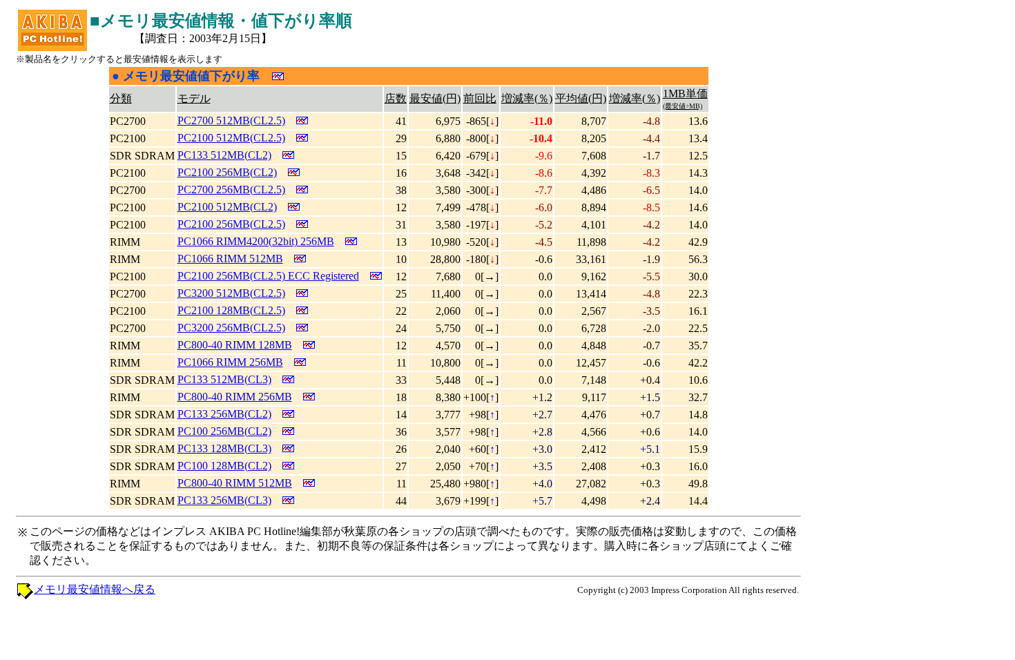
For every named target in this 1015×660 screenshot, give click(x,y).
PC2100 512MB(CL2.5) (231, 138)
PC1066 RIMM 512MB (230, 258)
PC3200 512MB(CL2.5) (231, 293)
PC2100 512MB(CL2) (227, 207)
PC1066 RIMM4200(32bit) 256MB (255, 241)
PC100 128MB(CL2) (224, 466)
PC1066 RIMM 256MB (230, 362)
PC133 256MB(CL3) (224, 500)
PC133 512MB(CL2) (224, 155)
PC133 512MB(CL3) (224, 379)
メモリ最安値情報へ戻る (94, 589)
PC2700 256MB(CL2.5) (231, 189)
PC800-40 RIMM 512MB (234, 483)
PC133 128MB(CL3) (224, 448)
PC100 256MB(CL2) (224, 431)
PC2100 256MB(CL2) (227, 172)
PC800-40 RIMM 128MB (234, 345)
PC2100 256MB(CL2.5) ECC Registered (268, 276)
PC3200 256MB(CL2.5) (231, 327)
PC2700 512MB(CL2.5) (231, 120)
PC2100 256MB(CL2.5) (231, 224)
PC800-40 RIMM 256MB (234, 396)
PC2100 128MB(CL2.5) (231, 310)
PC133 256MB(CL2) (224, 414)
